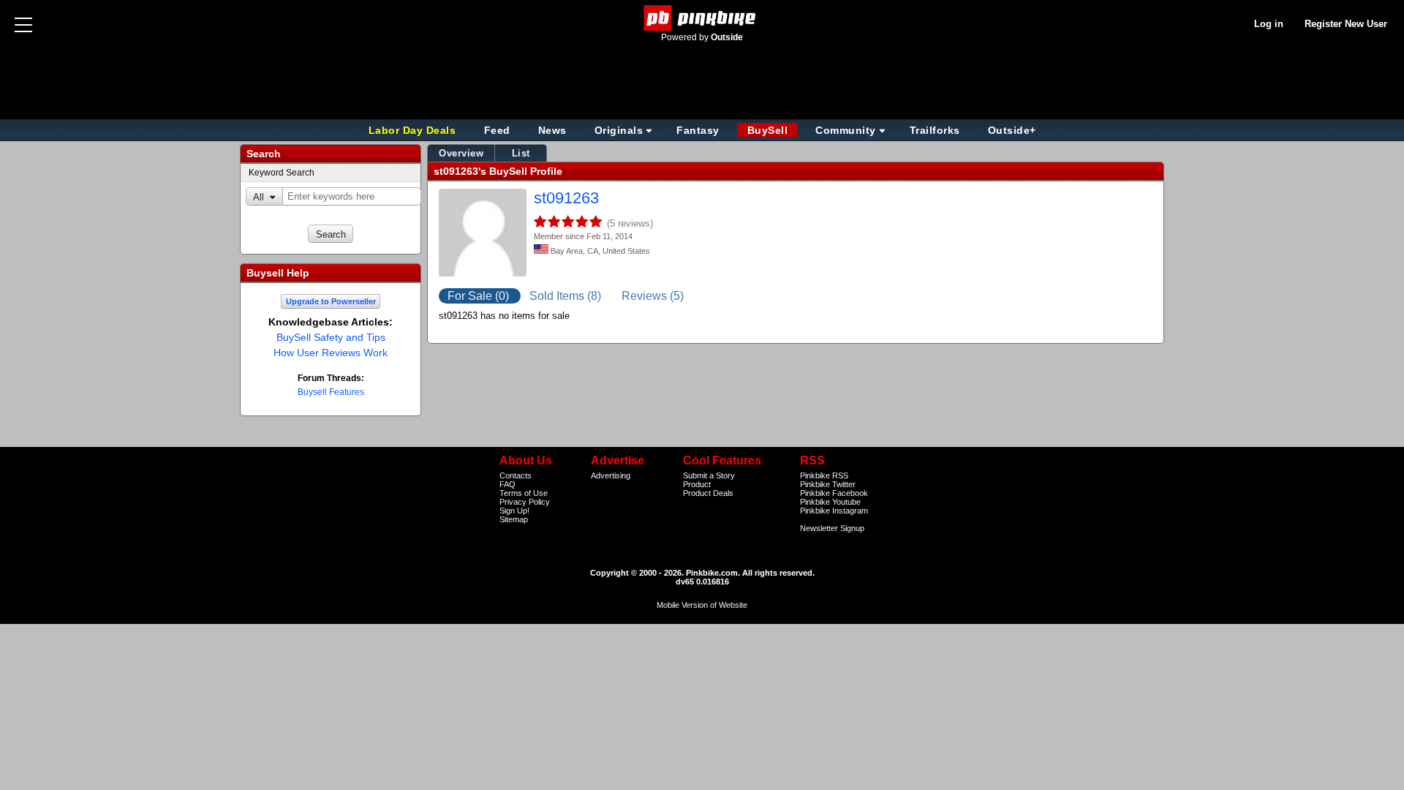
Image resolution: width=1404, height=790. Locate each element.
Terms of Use (523, 493)
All (258, 197)
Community (845, 130)
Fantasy (698, 130)
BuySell (767, 130)
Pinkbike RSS (824, 475)
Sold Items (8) (566, 296)
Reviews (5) (653, 296)
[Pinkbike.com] (702, 18)
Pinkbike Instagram (834, 510)
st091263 (566, 198)
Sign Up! (514, 510)
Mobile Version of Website (702, 605)
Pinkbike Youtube (830, 501)
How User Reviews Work (330, 352)
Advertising (610, 475)
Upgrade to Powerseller (331, 301)
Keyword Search (281, 173)
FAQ (507, 484)
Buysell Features (331, 392)
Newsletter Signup (832, 528)
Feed (497, 130)
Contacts (515, 475)
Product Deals (708, 493)
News (552, 130)
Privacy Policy (524, 501)
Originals (619, 130)
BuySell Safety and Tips (330, 337)
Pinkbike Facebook (834, 493)
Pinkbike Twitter (828, 484)
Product (697, 484)
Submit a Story (709, 475)
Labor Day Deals (414, 130)
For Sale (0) (480, 296)
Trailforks (935, 130)
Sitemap (513, 519)
